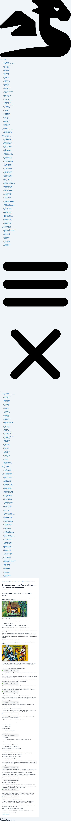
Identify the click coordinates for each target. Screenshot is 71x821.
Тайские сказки (7, 206)
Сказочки (3, 59)
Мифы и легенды (5, 135)
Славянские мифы (8, 142)
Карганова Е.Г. (7, 81)
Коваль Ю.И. (6, 84)
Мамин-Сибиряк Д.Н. (8, 91)
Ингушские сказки (8, 164)
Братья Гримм (7, 234)
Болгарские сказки (8, 155)
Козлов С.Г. (6, 85)
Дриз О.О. (6, 76)
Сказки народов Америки (9, 205)
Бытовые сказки (7, 131)
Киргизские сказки (8, 176)
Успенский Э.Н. (7, 120)
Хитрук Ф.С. (6, 122)
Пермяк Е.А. (6, 99)
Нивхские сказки (7, 197)
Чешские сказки (7, 219)
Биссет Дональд (7, 231)
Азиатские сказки (8, 146)
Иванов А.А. (6, 80)
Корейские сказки (8, 180)
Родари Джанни (7, 244)
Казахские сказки (7, 172)
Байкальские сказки (8, 151)
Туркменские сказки (8, 209)
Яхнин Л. (6, 128)
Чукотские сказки (8, 222)
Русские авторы (5, 62)
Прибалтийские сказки (9, 201)
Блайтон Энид (7, 233)
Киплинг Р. (6, 238)
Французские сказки (8, 216)
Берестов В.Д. (7, 69)
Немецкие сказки (7, 194)
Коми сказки (6, 179)
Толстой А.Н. (6, 116)
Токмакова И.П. (7, 114)
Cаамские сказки (7, 202)
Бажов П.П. (6, 67)
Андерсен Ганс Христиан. (9, 230)
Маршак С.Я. (6, 92)
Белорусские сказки (8, 154)
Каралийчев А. (7, 237)
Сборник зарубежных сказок (10, 229)
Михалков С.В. (7, 93)
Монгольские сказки (8, 190)
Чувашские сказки (8, 220)
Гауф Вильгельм (7, 235)
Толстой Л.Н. (6, 117)
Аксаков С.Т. (6, 66)
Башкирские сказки (8, 153)
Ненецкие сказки (7, 195)
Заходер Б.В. (6, 78)
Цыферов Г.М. (7, 124)
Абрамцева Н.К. (7, 65)
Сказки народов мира (6, 143)
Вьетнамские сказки (8, 160)
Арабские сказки (7, 150)
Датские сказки (7, 162)
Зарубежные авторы (6, 227)
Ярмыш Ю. (6, 127)
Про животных (7, 133)
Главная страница (5, 581)
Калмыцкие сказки (8, 173)
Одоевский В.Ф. (7, 96)
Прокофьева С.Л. (7, 102)
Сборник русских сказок (9, 63)
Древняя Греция (7, 136)
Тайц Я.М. (6, 111)
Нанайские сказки (8, 193)
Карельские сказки (8, 175)
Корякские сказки (8, 182)
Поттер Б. (6, 242)
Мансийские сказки (8, 184)
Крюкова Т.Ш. (7, 88)
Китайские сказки (8, 178)
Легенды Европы (7, 138)
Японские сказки (7, 226)
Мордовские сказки (8, 191)
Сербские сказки (7, 204)
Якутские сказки (7, 224)
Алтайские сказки (8, 147)
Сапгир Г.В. (6, 106)
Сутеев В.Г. (6, 110)
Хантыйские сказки (8, 217)
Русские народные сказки (7, 129)
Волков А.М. (6, 73)
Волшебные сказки (8, 132)
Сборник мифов (7, 139)
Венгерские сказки (8, 158)
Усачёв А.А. (6, 118)
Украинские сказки (8, 213)
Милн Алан (6, 240)
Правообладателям (7, 820)
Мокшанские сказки (8, 187)
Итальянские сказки (8, 169)
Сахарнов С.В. (7, 107)
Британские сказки (8, 157)
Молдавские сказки (8, 189)
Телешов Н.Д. (7, 113)
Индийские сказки (8, 165)
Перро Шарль (7, 241)
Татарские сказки (7, 208)
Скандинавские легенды (9, 140)
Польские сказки (7, 200)
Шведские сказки (7, 223)
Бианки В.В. (6, 70)
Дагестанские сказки (8, 161)
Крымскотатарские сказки (9, 183)
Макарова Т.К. (7, 89)
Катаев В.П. (6, 82)
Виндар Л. (6, 71)
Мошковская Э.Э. (7, 95)
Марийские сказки (8, 186)
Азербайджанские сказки (9, 144)
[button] (35, 319)
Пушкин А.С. (6, 103)
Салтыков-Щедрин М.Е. (9, 104)
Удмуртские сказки (8, 211)
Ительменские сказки (8, 171)
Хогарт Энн (6, 245)
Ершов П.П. (6, 77)
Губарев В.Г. (6, 74)
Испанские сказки (8, 168)
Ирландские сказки (8, 166)
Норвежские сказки (8, 198)
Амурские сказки (7, 149)
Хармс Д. (6, 121)
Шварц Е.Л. (6, 125)
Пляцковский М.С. (8, 100)
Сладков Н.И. (7, 109)
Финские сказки (7, 215)
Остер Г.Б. (6, 98)
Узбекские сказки (7, 212)
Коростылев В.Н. (7, 87)
